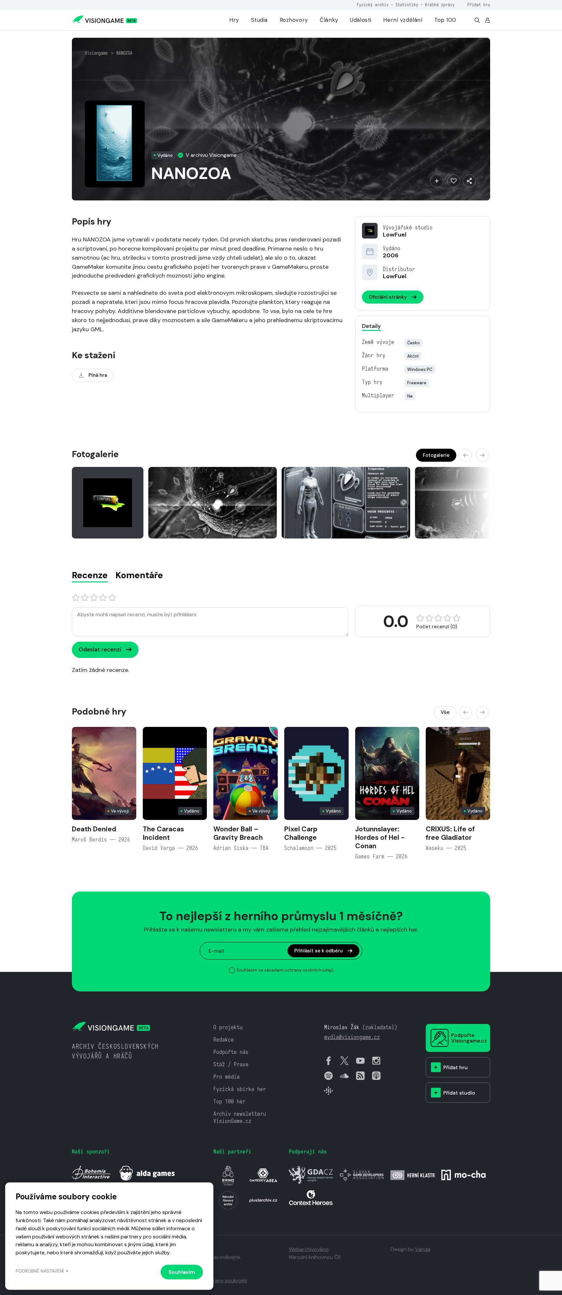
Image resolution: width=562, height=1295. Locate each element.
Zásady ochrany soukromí (216, 1280)
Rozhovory (294, 19)
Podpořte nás (230, 1052)
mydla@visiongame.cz (352, 1037)
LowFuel (395, 235)
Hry (234, 19)
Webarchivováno (309, 1249)
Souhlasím (181, 1272)
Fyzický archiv (373, 4)
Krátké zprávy (440, 4)
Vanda (422, 1249)
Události (360, 19)
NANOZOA (124, 53)
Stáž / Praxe (230, 1064)
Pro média (226, 1076)
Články (329, 19)
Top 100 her (229, 1101)
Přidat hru (478, 4)
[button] (465, 455)
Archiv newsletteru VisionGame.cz (239, 1118)
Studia (259, 19)
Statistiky (406, 4)
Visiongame (96, 53)
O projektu (228, 1027)
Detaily (371, 326)
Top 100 (445, 19)
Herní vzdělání (402, 19)
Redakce (223, 1039)
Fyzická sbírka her (239, 1089)
